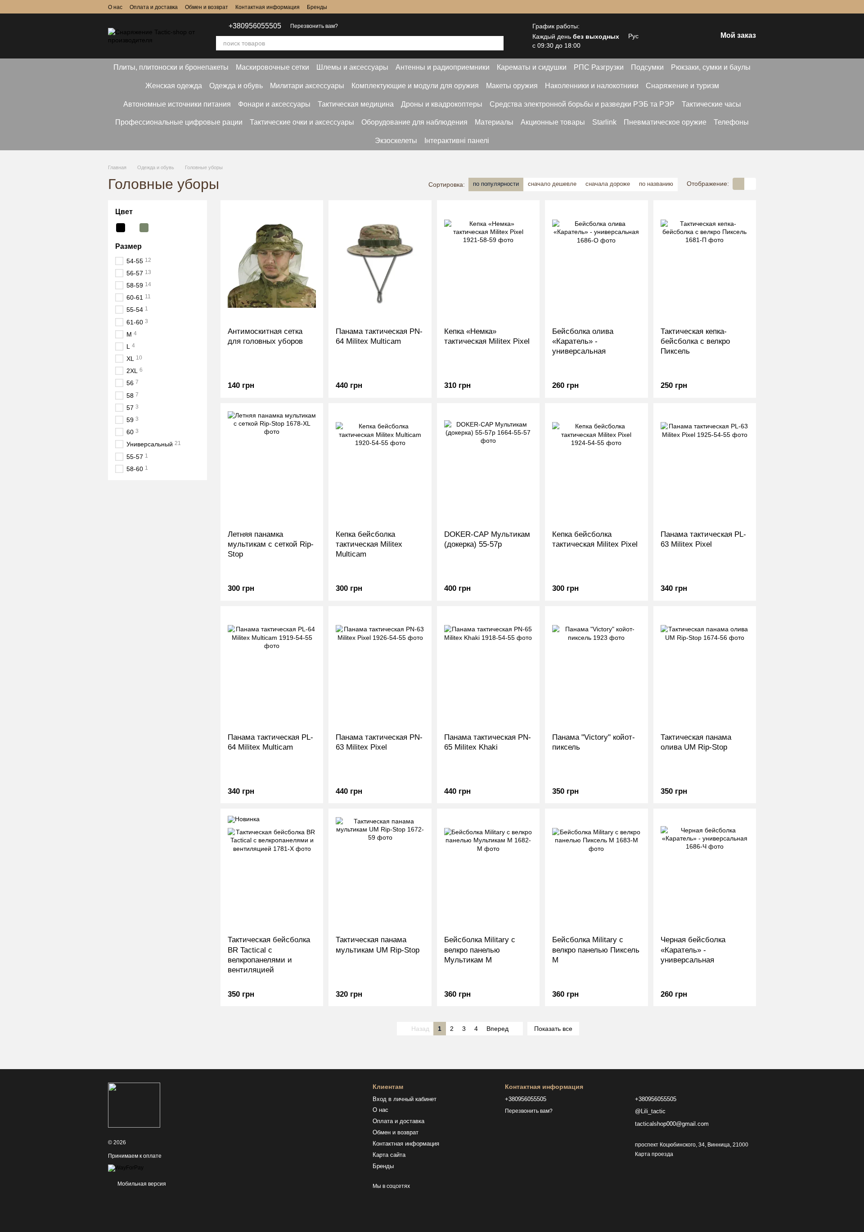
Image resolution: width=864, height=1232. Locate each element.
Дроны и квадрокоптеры (441, 104)
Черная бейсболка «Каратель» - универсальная (693, 949)
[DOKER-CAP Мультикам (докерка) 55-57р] (488, 466)
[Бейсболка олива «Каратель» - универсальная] (596, 263)
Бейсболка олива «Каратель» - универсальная (582, 341)
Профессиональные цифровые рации (179, 122)
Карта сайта (389, 1154)
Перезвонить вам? (314, 26)
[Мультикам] (155, 227)
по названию (656, 183)
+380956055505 (255, 26)
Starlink (604, 122)
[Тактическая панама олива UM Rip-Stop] (705, 669)
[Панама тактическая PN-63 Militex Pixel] (380, 669)
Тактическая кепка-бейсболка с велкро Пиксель (695, 341)
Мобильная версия (141, 1184)
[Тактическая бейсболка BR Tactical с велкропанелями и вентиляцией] (272, 872)
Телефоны (731, 122)
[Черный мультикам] (179, 227)
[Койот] (132, 227)
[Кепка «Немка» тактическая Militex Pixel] (488, 263)
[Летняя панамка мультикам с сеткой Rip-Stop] (272, 466)
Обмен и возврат (206, 7)
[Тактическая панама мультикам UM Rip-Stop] (380, 872)
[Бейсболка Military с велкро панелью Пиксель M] (596, 872)
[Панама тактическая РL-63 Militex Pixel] (705, 466)
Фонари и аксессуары (274, 104)
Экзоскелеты (396, 140)
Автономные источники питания (177, 104)
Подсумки (647, 67)
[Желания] (663, 36)
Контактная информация (267, 7)
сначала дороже (607, 183)
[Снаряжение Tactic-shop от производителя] (134, 1105)
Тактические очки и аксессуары (302, 122)
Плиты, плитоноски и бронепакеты (171, 67)
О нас (115, 7)
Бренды (317, 7)
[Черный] (120, 227)
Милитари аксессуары (307, 86)
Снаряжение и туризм (682, 86)
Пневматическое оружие (665, 122)
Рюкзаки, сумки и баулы (711, 67)
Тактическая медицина (356, 104)
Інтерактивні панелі (456, 140)
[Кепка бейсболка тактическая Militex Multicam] (380, 466)
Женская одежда (173, 86)
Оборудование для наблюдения (414, 122)
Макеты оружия (512, 86)
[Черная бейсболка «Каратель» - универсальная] (705, 872)
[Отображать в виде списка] (750, 184)
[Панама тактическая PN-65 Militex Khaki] (488, 669)
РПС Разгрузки (599, 67)
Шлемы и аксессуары (352, 67)
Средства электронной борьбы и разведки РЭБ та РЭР (582, 104)
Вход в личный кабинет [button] (404, 1099)
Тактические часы (711, 104)
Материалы (494, 122)
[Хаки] (144, 227)
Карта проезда (654, 1154)
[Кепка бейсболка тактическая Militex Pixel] (596, 466)
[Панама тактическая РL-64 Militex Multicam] (272, 669)
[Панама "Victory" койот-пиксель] (596, 669)
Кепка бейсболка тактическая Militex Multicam (369, 544)
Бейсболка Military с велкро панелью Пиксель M (595, 949)
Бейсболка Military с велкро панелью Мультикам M (479, 949)
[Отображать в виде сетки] (738, 184)
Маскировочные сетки (272, 67)
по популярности (496, 183)
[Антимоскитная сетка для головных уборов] (272, 263)
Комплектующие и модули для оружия (415, 86)
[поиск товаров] (496, 43)
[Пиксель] (167, 227)
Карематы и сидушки (532, 67)
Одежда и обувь (236, 86)
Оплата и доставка (154, 7)
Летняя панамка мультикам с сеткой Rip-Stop (271, 544)
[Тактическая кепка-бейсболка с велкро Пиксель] (705, 263)
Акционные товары (553, 122)
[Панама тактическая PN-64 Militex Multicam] (380, 263)
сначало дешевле (552, 183)
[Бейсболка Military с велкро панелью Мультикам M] (488, 872)
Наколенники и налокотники (592, 86)
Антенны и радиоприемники (443, 67)
